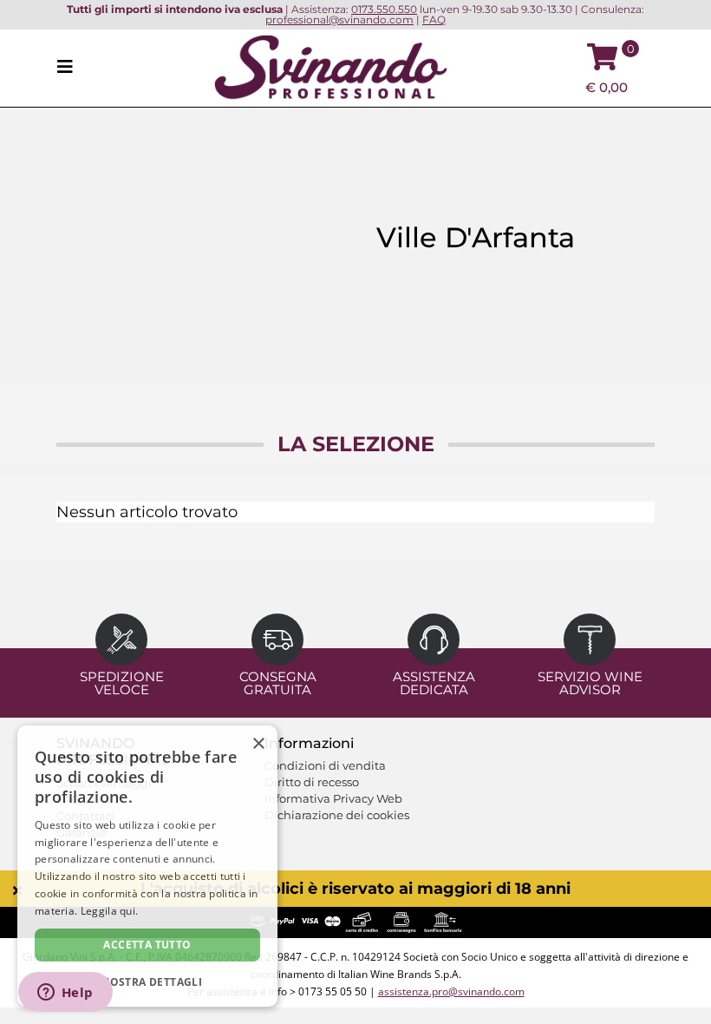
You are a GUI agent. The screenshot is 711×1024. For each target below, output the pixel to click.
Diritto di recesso (311, 782)
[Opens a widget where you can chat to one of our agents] (65, 993)
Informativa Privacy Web (333, 798)
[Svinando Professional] (330, 66)
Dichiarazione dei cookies (336, 815)
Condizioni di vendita (325, 765)
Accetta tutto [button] (147, 944)
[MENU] (70, 68)
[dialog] (147, 866)
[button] (147, 981)
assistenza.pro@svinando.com (451, 991)
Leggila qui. (110, 910)
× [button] (257, 744)
